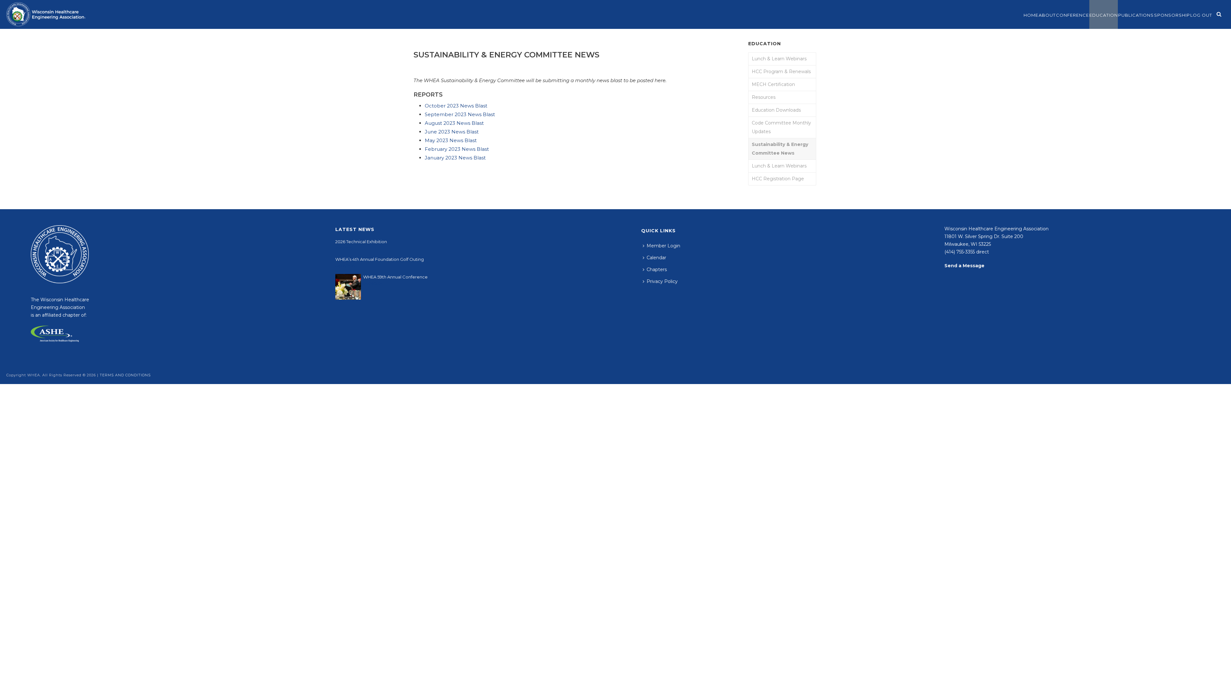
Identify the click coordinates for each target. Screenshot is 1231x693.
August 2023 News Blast (454, 123)
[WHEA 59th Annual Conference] (348, 287)
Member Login (663, 246)
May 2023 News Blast (451, 140)
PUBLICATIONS (1136, 15)
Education (1103, 15)
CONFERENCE (1072, 15)
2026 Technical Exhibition (361, 241)
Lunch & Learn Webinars (779, 59)
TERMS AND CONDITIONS (125, 375)
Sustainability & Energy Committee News (780, 148)
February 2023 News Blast (457, 149)
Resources (763, 97)
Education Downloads (776, 110)
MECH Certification (773, 84)
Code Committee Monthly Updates (781, 127)
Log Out (1201, 15)
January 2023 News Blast (456, 158)
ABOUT (1047, 15)
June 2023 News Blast (452, 132)
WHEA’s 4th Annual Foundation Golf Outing (379, 259)
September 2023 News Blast (460, 114)
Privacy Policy (662, 281)
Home (1031, 15)
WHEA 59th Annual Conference (395, 276)
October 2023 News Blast (456, 106)
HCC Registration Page (778, 179)
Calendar (656, 258)
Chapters (657, 269)
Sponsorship (1172, 15)
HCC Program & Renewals (781, 71)
